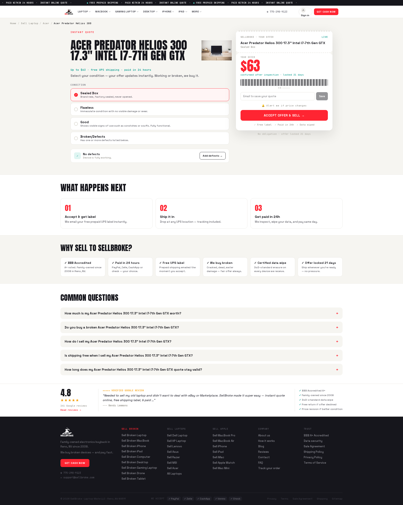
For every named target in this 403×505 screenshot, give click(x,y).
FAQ (260, 462)
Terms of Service (315, 462)
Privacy (271, 498)
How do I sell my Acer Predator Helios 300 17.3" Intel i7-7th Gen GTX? (201, 341)
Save (322, 96)
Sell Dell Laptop (177, 435)
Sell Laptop (29, 23)
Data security (313, 441)
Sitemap (337, 498)
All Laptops (174, 473)
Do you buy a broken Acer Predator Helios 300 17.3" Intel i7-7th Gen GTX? (201, 327)
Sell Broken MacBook (135, 440)
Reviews (263, 452)
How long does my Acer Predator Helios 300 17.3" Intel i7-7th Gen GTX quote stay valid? (201, 369)
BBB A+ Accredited (316, 435)
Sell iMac (218, 457)
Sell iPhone (220, 446)
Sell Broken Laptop (134, 435)
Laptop (83, 11)
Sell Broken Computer (136, 457)
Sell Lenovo (174, 446)
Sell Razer (173, 457)
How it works (266, 441)
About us (264, 435)
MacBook (101, 11)
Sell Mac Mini (221, 468)
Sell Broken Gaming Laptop (139, 468)
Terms (284, 498)
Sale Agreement (314, 446)
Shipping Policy (314, 452)
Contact (264, 457)
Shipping (322, 498)
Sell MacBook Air (223, 441)
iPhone (166, 11)
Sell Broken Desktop (135, 462)
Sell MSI (172, 462)
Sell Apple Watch (224, 462)
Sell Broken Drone (133, 473)
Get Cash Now (326, 11)
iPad (181, 11)
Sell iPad (218, 452)
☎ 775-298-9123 (70, 473)
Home (13, 23)
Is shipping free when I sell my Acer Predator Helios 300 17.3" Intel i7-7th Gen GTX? (201, 355)
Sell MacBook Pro (224, 435)
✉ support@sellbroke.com (77, 477)
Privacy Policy (313, 457)
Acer (46, 23)
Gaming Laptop (125, 11)
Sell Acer (172, 468)
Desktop (149, 11)
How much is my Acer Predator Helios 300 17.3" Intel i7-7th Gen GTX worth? (201, 313)
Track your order (269, 468)
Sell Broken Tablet (134, 478)
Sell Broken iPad (132, 451)
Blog (261, 446)
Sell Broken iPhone (134, 446)
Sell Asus (173, 452)
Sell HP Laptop (176, 441)
